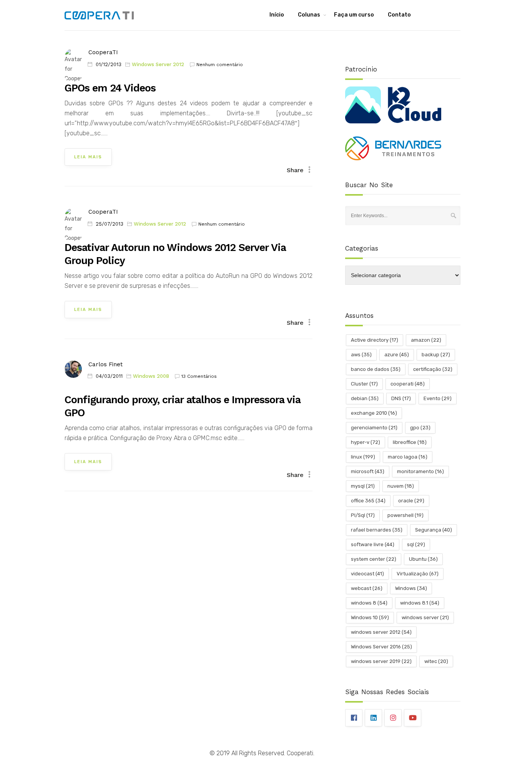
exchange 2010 (374, 413)
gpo (420, 427)
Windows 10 (370, 617)
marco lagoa (407, 457)
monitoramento (420, 471)
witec (436, 661)
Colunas (309, 15)
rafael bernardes (376, 530)
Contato (399, 15)
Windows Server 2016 (381, 647)
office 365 (368, 500)
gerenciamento (374, 427)
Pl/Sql (363, 515)
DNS (401, 398)
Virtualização (418, 574)
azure (396, 354)
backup (436, 354)
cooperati (407, 384)
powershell (405, 515)
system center (373, 559)
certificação (432, 369)
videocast (367, 574)
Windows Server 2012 (158, 64)
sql (416, 544)
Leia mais (88, 157)
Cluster (364, 384)
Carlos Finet (105, 364)
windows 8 (369, 603)
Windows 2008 (151, 376)
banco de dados (375, 369)
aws (361, 354)
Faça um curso (354, 15)
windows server (425, 617)
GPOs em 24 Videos (110, 88)
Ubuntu (423, 559)
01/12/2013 (108, 64)
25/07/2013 (109, 224)
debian (365, 398)
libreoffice (410, 442)
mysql (363, 486)
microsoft (367, 471)
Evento (438, 398)
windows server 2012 (381, 632)
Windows (411, 588)
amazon (426, 340)
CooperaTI (103, 52)
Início (276, 15)
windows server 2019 (381, 661)
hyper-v (365, 442)
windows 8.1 (419, 603)
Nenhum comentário (219, 64)
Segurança (433, 530)
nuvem (400, 486)
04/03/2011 (109, 376)
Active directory (374, 340)
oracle (411, 500)
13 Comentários (199, 376)
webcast (366, 588)
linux (363, 457)
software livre (372, 544)
